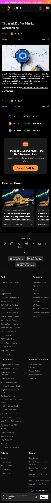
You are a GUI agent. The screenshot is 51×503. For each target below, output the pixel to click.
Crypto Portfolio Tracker (10, 282)
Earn (2, 286)
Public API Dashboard (41, 309)
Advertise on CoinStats (41, 297)
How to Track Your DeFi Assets (37, 469)
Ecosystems (5, 354)
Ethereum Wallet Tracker (10, 328)
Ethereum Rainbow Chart (10, 386)
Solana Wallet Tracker (9, 320)
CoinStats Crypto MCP (9, 425)
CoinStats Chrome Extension (35, 366)
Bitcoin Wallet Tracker (9, 343)
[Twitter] (5, 245)
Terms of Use (6, 462)
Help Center (33, 458)
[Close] (48, 2)
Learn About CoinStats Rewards (37, 485)
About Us (36, 316)
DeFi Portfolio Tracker (9, 305)
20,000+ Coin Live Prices (10, 413)
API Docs (36, 305)
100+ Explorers (6, 417)
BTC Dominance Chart (9, 406)
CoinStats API (38, 301)
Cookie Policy (6, 469)
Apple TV (32, 378)
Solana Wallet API (7, 436)
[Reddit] (26, 245)
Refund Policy (6, 473)
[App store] (16, 258)
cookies (11, 496)
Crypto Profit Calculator (10, 365)
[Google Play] (34, 258)
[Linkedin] (33, 245)
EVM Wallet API (6, 440)
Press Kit (36, 290)
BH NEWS (19, 34)
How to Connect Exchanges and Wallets (39, 463)
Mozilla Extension (35, 375)
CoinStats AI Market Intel (10, 297)
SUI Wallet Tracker (8, 347)
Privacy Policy (6, 466)
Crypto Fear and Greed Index (10, 391)
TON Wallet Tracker (8, 335)
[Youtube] (39, 245)
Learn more (37, 2)
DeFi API (4, 444)
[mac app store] (25, 264)
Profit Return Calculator (10, 368)
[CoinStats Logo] (14, 8)
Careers (36, 294)
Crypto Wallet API (7, 432)
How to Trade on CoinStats (39, 480)
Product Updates (39, 282)
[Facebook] (45, 245)
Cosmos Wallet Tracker (10, 324)
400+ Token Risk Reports (11, 421)
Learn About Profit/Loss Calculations (37, 475)
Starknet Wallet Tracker (10, 309)
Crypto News (6, 294)
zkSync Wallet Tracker (9, 313)
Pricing (35, 286)
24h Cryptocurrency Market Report (11, 401)
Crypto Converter (7, 378)
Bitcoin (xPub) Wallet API (10, 448)
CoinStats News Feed (41, 313)
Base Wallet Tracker (8, 332)
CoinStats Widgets (8, 396)
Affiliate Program (7, 301)
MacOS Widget (34, 371)
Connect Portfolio (25, 168)
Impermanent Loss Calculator (8, 373)
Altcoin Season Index (9, 410)
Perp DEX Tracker (8, 350)
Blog (2, 290)
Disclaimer (5, 458)
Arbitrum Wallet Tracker (10, 316)
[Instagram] (11, 245)
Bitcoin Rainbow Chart (9, 382)
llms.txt (3, 429)
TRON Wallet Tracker (9, 339)
